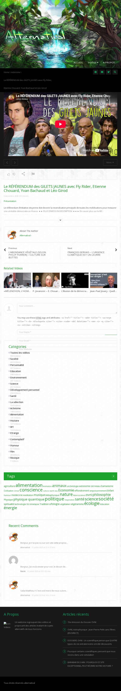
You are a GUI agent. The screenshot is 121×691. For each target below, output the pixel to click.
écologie (92, 503)
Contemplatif (17, 439)
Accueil (78, 62)
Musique (14, 457)
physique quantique (28, 499)
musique (39, 495)
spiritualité (9, 504)
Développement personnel (24, 389)
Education (15, 371)
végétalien (65, 504)
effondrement (82, 490)
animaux (59, 485)
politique (54, 499)
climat (16, 491)
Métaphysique (52, 495)
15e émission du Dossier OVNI (82, 622)
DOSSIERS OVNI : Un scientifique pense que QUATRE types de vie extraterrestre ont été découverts (92, 642)
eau (56, 491)
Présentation (10, 201)
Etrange (14, 432)
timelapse (34, 504)
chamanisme (106, 486)
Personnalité (17, 365)
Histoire (14, 420)
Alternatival (25, 235)
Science (14, 383)
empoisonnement (98, 490)
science (91, 499)
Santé (13, 395)
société (106, 499)
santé (79, 499)
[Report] (33, 174)
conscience (31, 490)
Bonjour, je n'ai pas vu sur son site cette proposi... (44, 542)
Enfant (110, 490)
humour (7, 495)
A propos (109, 62)
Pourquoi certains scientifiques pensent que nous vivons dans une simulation (91, 653)
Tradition (44, 504)
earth (52, 491)
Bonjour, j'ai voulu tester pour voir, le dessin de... (43, 566)
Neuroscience (79, 495)
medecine (17, 495)
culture (46, 491)
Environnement (18, 377)
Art (12, 426)
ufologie (54, 504)
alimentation (29, 485)
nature (66, 494)
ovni (89, 495)
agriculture (9, 486)
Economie (66, 490)
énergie (10, 507)
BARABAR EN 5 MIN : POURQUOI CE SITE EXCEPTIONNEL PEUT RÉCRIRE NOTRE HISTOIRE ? (90, 664)
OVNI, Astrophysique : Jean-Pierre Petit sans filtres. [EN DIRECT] (92, 631)
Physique (8, 499)
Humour (14, 445)
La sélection (16, 402)
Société (14, 358)
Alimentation (17, 414)
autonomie (84, 486)
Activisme (15, 408)
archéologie (73, 486)
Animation (47, 486)
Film (12, 451)
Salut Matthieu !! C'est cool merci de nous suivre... (43, 590)
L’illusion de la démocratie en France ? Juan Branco (88, 291)
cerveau (95, 486)
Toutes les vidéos (20, 352)
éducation (104, 504)
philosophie (101, 494)
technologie (20, 504)
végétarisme (77, 504)
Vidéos (92, 62)
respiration (70, 500)
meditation (28, 495)
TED (27, 504)
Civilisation (8, 490)
